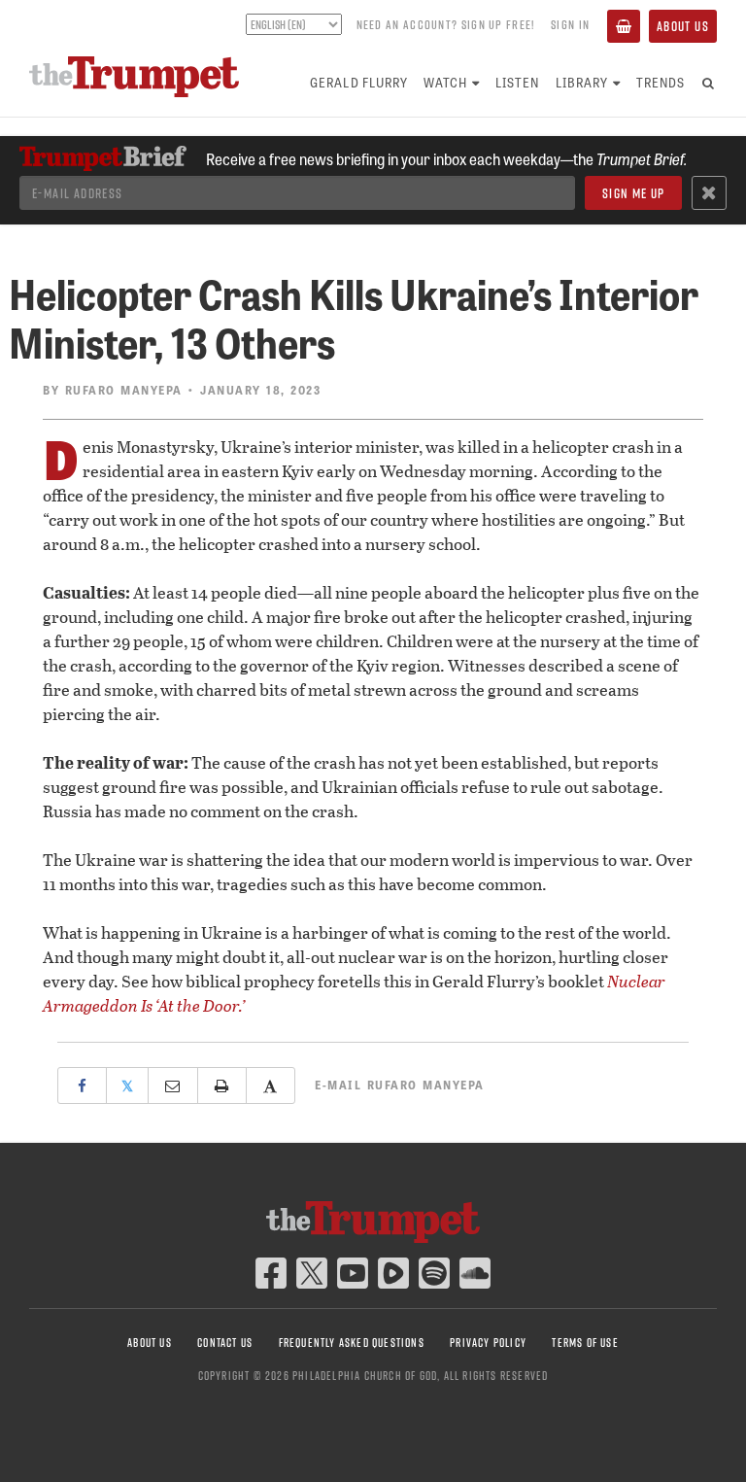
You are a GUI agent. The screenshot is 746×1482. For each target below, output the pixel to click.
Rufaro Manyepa (124, 389)
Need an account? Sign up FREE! (445, 24)
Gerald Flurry (359, 82)
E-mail (400, 1084)
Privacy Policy (488, 1342)
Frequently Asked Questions (351, 1342)
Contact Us (225, 1342)
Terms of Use (585, 1342)
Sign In (570, 24)
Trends (660, 82)
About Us (683, 26)
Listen (517, 82)
